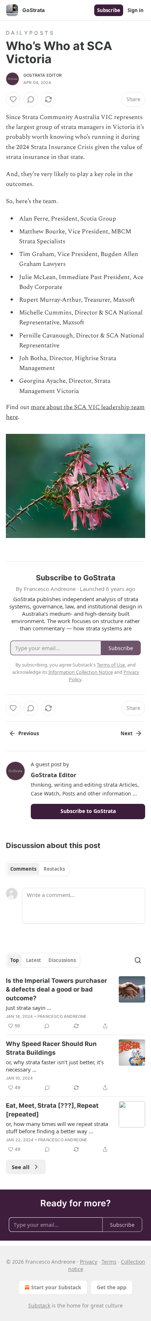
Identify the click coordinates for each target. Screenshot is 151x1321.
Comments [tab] (23, 869)
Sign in (136, 10)
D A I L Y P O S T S (29, 33)
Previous (28, 733)
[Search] (137, 960)
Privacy (88, 1261)
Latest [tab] (33, 960)
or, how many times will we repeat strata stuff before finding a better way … (57, 1127)
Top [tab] (14, 960)
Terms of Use (111, 664)
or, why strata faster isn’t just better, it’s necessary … (55, 1065)
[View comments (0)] (30, 99)
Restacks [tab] (54, 869)
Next (127, 733)
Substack (39, 1305)
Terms (109, 1261)
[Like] (13, 99)
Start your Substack (56, 1287)
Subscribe (108, 10)
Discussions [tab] (62, 960)
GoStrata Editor (42, 75)
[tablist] (37, 869)
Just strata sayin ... (28, 1007)
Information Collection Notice (80, 672)
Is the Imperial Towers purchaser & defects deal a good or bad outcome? (56, 989)
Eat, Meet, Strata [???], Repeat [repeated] (52, 1110)
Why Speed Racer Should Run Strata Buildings (51, 1048)
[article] (75, 1003)
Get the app (111, 1287)
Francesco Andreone (62, 1016)
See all (21, 1167)
